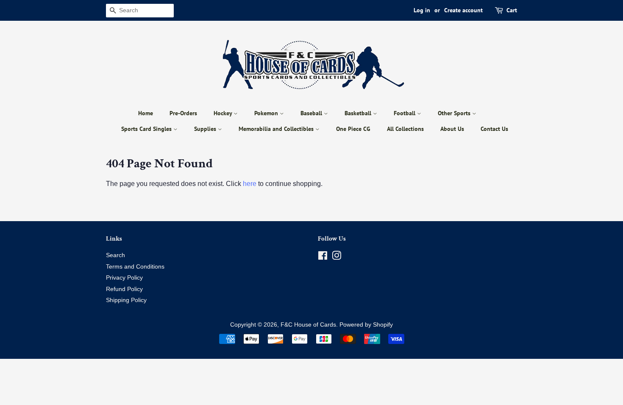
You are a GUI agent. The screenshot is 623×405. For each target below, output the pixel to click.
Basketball (359, 113)
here (249, 183)
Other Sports (455, 113)
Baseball (312, 113)
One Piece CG (353, 129)
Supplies (206, 129)
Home (145, 113)
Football (405, 113)
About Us (452, 129)
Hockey (224, 113)
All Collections (405, 129)
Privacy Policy (124, 278)
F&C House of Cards (308, 325)
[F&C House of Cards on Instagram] (336, 257)
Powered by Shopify (366, 325)
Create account (463, 10)
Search (115, 255)
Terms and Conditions (135, 267)
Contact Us (494, 129)
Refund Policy (124, 289)
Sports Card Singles (147, 129)
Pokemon (267, 113)
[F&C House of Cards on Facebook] (323, 257)
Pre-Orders (183, 113)
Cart (511, 10)
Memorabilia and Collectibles (277, 129)
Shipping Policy (126, 300)
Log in (422, 10)
